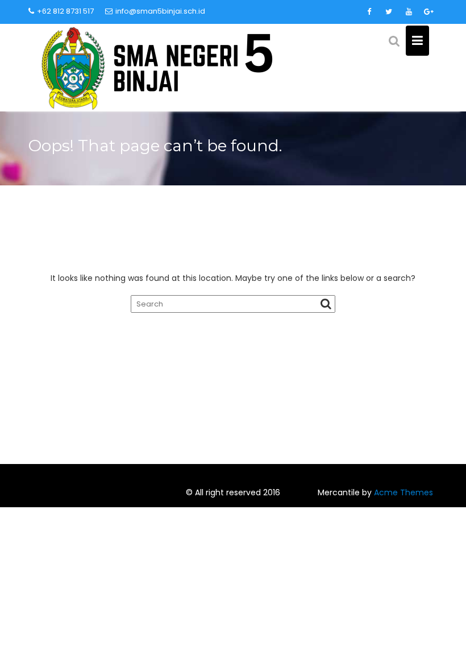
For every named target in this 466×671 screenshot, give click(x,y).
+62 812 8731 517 (65, 11)
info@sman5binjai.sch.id (160, 11)
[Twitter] (389, 12)
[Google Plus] (428, 12)
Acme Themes (403, 492)
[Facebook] (369, 12)
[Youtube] (409, 12)
